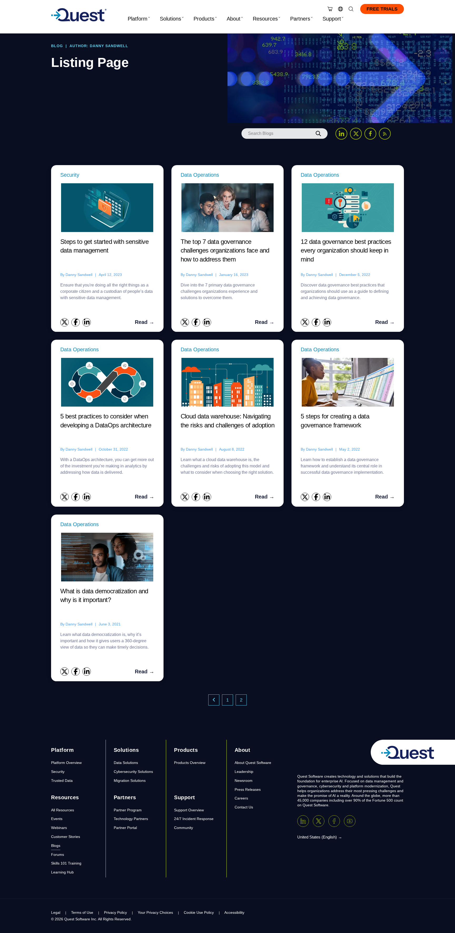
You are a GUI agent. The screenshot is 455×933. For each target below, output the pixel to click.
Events (56, 819)
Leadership (244, 771)
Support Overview (189, 810)
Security (69, 174)
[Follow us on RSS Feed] (385, 134)
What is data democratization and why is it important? (104, 596)
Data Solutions (126, 763)
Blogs (55, 845)
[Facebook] (334, 821)
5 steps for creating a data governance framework (335, 421)
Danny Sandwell (79, 275)
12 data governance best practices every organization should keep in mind (346, 250)
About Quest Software (253, 763)
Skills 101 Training (66, 863)
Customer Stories (65, 837)
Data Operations (200, 174)
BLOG (57, 46)
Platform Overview (66, 763)
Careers (241, 798)
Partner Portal (125, 828)
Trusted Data (62, 780)
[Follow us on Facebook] (370, 134)
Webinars (59, 828)
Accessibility (234, 912)
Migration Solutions (130, 780)
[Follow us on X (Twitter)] (356, 134)
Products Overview (189, 763)
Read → (144, 322)
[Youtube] (349, 821)
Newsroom (244, 780)
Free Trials (382, 9)
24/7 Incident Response (194, 819)
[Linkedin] (303, 821)
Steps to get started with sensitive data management (104, 246)
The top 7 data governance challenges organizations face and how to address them (225, 250)
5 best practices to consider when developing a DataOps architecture (105, 421)
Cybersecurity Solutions (133, 771)
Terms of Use (82, 912)
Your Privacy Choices (155, 912)
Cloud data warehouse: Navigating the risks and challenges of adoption (227, 421)
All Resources (62, 810)
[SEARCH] (318, 133)
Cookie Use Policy (199, 912)
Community (183, 828)
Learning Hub (62, 872)
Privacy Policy (115, 912)
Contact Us (244, 807)
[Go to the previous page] (213, 699)
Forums (57, 854)
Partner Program (128, 810)
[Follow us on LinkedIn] (341, 134)
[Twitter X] (318, 821)
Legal (55, 912)
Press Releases (248, 789)
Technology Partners (131, 819)
